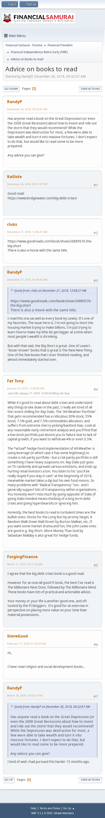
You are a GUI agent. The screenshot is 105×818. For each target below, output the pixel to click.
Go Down (11, 89)
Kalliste (14, 176)
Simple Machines (64, 813)
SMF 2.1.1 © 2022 (41, 813)
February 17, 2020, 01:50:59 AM (26, 643)
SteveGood (17, 636)
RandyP (14, 101)
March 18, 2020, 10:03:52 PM (24, 695)
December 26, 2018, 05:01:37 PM (27, 184)
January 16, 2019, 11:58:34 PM (25, 388)
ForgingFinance (22, 556)
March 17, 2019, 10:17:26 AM (24, 564)
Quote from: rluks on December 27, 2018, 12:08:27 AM (50, 291)
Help (33, 808)
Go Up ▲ (69, 808)
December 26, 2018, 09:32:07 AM (27, 109)
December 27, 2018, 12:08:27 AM (27, 232)
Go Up (8, 780)
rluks (12, 224)
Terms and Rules (50, 808)
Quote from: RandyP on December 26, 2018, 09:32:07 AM (52, 707)
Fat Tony (15, 381)
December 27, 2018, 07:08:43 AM (27, 279)
